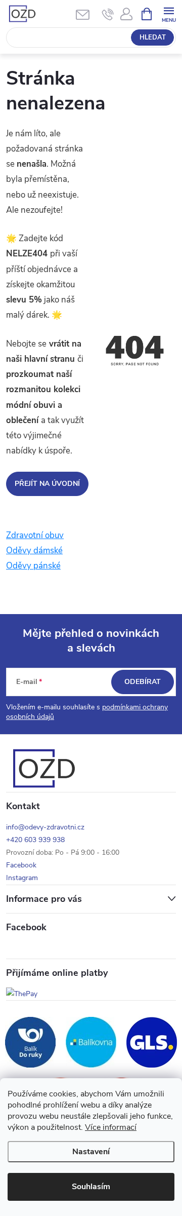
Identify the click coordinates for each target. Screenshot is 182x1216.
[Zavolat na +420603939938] (108, 14)
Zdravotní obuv (35, 535)
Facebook (21, 865)
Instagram (22, 878)
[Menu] (168, 13)
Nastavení (91, 1151)
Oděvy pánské (33, 566)
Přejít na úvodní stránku (47, 487)
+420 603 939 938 (35, 840)
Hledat (153, 37)
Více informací (110, 1127)
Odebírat (142, 682)
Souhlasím (91, 1186)
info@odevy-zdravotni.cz (45, 827)
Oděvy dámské (34, 550)
